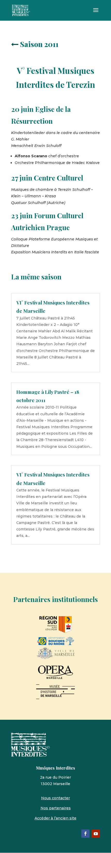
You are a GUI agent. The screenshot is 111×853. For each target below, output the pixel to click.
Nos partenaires (56, 808)
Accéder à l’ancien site (55, 818)
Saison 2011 (39, 44)
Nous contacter (55, 798)
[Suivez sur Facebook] (85, 833)
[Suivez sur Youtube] (96, 833)
